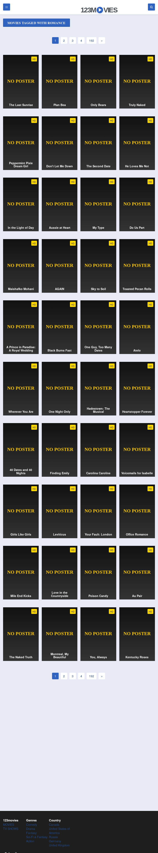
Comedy (31, 824)
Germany (55, 841)
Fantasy (31, 833)
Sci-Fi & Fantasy (37, 837)
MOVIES (8, 824)
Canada (54, 824)
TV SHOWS (10, 829)
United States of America (59, 831)
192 (91, 40)
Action (30, 841)
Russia (53, 837)
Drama (30, 829)
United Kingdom (59, 845)
